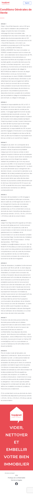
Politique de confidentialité (16, 478)
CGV (16, 475)
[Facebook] (16, 483)
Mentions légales (16, 480)
